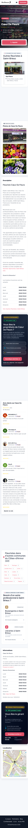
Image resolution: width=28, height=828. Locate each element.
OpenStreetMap (17, 776)
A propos (8, 819)
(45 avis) (12, 27)
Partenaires (15, 819)
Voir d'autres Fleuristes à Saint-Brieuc (14, 309)
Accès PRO (21, 821)
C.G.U (15, 821)
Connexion (23, 2)
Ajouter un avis (8, 511)
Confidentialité (8, 821)
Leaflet (10, 776)
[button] (14, 762)
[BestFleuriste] (7, 2)
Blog (21, 819)
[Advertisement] (14, 104)
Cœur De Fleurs (10, 694)
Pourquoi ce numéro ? (8, 667)
